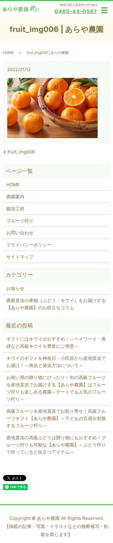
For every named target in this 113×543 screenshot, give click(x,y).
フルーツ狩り (19, 221)
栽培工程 (15, 208)
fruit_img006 (21, 152)
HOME (8, 52)
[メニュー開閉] (104, 10)
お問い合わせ (19, 233)
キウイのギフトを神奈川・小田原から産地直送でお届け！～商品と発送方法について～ (56, 361)
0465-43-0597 (76, 11)
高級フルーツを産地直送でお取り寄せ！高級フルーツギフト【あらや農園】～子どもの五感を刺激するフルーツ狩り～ (56, 418)
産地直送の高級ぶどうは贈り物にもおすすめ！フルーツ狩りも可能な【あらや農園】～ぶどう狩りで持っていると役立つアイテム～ (56, 445)
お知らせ (15, 288)
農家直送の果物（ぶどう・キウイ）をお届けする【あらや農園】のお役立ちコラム (56, 304)
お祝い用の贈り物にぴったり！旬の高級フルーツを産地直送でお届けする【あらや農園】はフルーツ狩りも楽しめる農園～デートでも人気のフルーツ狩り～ (56, 388)
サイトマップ (19, 257)
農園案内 (15, 196)
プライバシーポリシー (29, 245)
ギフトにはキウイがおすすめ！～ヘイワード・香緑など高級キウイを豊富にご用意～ (56, 342)
